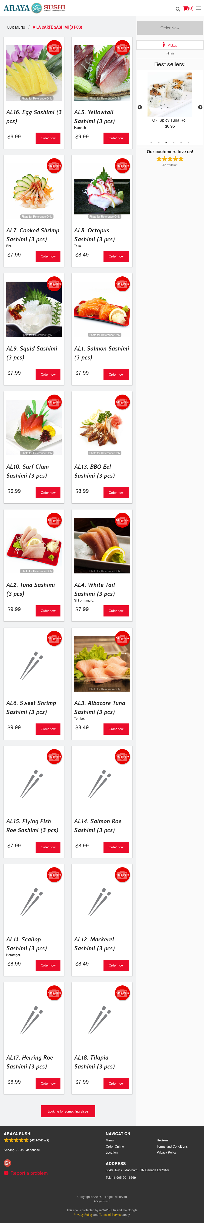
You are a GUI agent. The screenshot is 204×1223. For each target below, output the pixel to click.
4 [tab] (173, 142)
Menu (110, 1140)
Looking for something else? (68, 1111)
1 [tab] (151, 142)
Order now (48, 138)
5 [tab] (181, 142)
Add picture (54, 47)
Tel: (121, 1177)
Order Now (170, 28)
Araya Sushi (17, 1133)
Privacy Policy (166, 1152)
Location (112, 1152)
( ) (191, 7)
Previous (139, 107)
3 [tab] (166, 142)
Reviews (162, 1140)
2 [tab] (158, 142)
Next (200, 107)
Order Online (115, 1146)
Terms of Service (110, 1214)
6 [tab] (188, 142)
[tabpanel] (170, 104)
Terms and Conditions (172, 1146)
